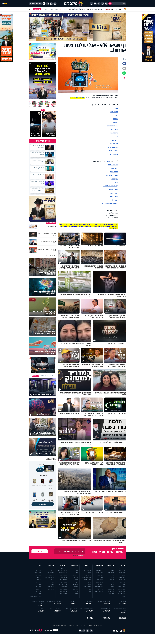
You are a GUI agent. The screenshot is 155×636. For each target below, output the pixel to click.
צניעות (52, 579)
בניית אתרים (46, 630)
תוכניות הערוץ (99, 565)
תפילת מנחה (38, 570)
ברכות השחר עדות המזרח (110, 203)
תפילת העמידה (113, 196)
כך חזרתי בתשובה (99, 586)
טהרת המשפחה (50, 572)
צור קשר (56, 9)
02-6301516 (123, 612)
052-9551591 (89, 611)
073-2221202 (89, 618)
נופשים (123, 584)
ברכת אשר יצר (38, 593)
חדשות (112, 9)
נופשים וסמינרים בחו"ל (88, 616)
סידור (108, 161)
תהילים (39, 584)
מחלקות (65, 9)
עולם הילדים (94, 9)
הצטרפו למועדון (36, 9)
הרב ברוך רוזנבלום (63, 584)
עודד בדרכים (100, 568)
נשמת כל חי (38, 591)
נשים (116, 115)
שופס (70, 9)
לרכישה (39, 470)
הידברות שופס (121, 589)
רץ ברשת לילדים (87, 570)
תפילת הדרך (38, 586)
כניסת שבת (111, 165)
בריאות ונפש (75, 584)
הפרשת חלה (51, 589)
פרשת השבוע (114, 133)
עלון (73, 9)
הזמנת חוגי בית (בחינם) (55, 609)
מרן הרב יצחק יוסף (63, 572)
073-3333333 (122, 618)
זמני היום (77, 9)
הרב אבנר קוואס (63, 591)
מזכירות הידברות (122, 601)
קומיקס (89, 582)
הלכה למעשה (100, 575)
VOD (120, 9)
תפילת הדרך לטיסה (112, 175)
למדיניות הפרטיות (75, 555)
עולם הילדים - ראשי (86, 568)
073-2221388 (89, 604)
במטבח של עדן (99, 572)
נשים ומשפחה (50, 565)
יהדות (116, 108)
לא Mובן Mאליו (99, 570)
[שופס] (51, 3)
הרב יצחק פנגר (63, 575)
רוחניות (115, 122)
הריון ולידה (51, 584)
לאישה (52, 568)
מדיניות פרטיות (121, 568)
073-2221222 (122, 604)
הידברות (123, 565)
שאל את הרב (82, 9)
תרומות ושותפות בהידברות (104, 601)
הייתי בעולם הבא (99, 591)
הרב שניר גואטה (63, 579)
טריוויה (89, 584)
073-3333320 (40, 605)
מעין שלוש (114, 179)
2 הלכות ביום (122, 577)
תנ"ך (77, 570)
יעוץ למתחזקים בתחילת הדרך (54, 601)
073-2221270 (41, 611)
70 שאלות (89, 9)
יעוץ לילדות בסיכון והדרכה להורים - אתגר (36, 602)
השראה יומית (100, 589)
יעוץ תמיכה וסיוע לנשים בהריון (86, 609)
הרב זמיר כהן (100, 9)
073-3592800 (73, 604)
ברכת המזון (39, 577)
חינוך (77, 582)
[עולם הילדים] (55, 3)
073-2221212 (106, 604)
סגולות (76, 579)
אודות (123, 596)
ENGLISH (51, 9)
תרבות (116, 136)
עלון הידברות (122, 572)
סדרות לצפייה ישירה (86, 577)
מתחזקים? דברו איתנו (35, 4)
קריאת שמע (38, 582)
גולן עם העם (100, 579)
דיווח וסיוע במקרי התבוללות (71, 609)
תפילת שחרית (113, 189)
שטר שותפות (107, 9)
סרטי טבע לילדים (87, 586)
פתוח (102, 577)
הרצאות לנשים (50, 586)
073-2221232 (57, 604)
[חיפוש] (110, 3)
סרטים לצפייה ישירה (86, 575)
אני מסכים (77, 555)
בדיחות (89, 572)
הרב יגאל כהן (64, 577)
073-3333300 (106, 611)
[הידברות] (73, 4)
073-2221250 (106, 618)
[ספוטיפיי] (44, 3)
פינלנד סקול (75, 577)
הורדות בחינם (113, 151)
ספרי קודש (76, 591)
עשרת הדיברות (75, 575)
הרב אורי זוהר (64, 586)
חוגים (90, 591)
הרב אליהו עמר (63, 593)
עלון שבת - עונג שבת (88, 601)
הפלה (53, 582)
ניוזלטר (123, 575)
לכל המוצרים (42, 504)
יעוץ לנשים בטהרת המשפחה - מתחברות (119, 609)
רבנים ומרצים (63, 565)
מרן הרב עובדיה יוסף (62, 570)
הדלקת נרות (51, 575)
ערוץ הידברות (122, 570)
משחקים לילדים (87, 579)
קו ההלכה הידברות (105, 609)
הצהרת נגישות (121, 593)
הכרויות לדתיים (113, 147)
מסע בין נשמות (99, 582)
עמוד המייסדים (121, 591)
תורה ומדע (114, 129)
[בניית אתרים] (54, 630)
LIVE (45, 9)
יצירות (90, 589)
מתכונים (52, 570)
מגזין (116, 9)
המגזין (112, 570)
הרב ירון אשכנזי (63, 582)
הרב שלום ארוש (63, 589)
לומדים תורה (75, 568)
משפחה (112, 579)
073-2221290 (57, 611)
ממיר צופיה (123, 616)
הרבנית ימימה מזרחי (49, 577)
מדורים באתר (110, 565)
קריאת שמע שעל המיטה (110, 186)
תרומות (60, 9)
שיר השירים (38, 589)
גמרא (77, 572)
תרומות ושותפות (121, 586)
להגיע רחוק (100, 584)
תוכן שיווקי (111, 593)
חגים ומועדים (111, 591)
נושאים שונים (74, 565)
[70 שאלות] (47, 3)
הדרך (112, 172)
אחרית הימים (75, 586)
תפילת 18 (115, 200)
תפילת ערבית (114, 193)
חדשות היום (111, 572)
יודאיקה (76, 593)
